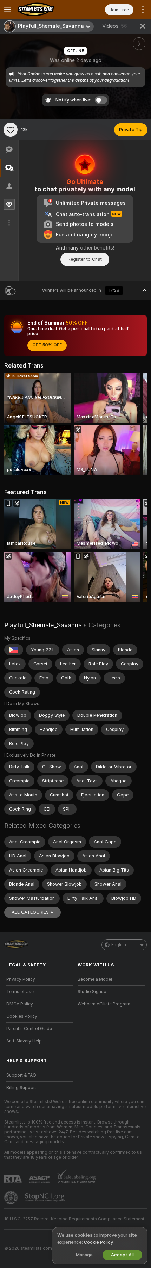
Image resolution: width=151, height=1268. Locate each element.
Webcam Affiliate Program (104, 1004)
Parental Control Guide (29, 1028)
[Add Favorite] (11, 130)
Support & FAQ (21, 1075)
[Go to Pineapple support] (11, 1197)
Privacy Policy (20, 979)
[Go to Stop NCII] (45, 1197)
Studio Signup (92, 991)
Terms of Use (20, 991)
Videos (114, 26)
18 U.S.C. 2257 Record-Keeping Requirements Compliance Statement (74, 1219)
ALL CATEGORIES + (32, 912)
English (118, 944)
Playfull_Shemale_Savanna (43, 625)
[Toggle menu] (7, 9)
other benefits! (97, 248)
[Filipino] (13, 649)
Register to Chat (85, 259)
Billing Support (21, 1087)
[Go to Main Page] (45, 9)
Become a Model (95, 979)
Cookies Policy (21, 1016)
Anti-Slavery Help (24, 1041)
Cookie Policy (98, 1242)
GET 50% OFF (47, 345)
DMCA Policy (19, 1004)
